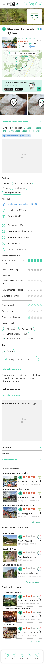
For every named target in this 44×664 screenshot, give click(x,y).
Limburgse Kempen (12, 192)
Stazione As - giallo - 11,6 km (16, 489)
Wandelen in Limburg (28, 38)
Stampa (14, 659)
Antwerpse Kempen (22, 183)
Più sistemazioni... (34, 582)
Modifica (37, 659)
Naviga (7, 659)
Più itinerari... (36, 522)
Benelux (6, 183)
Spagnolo (26, 130)
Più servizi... (36, 641)
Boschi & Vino (9, 549)
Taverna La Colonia (12, 592)
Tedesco (36, 130)
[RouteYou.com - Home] (12, 4)
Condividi (29, 659)
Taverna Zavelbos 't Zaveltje (16, 608)
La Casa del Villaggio (12, 565)
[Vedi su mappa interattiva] (22, 75)
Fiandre (6, 188)
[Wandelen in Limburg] (34, 20)
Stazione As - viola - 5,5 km (15, 473)
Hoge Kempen (19, 188)
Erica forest (8, 533)
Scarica (22, 659)
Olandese (15, 130)
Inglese (6, 130)
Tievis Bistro (9, 624)
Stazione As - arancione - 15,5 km (19, 505)
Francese (37, 127)
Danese (27, 127)
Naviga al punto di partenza (21, 359)
